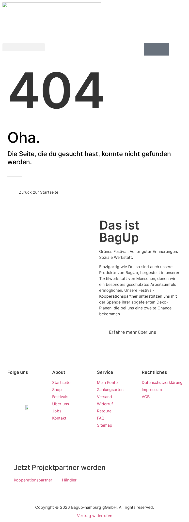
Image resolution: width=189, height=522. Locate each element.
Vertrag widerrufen (94, 515)
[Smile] (150, 49)
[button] (23, 47)
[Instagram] (27, 389)
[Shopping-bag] (163, 49)
